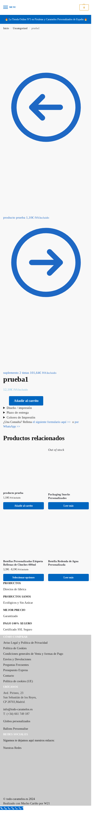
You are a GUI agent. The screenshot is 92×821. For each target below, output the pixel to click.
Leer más (66, 497)
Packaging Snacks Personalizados (57, 488)
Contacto (8, 669)
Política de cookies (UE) (18, 675)
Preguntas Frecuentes (16, 658)
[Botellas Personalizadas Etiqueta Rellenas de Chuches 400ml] (22, 527)
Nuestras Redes (12, 742)
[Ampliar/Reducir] (1, 808)
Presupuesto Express (15, 664)
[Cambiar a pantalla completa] (4, 808)
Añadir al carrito (26, 401)
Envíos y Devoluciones (17, 653)
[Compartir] (8, 808)
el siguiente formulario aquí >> (52, 415)
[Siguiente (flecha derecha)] (4, 813)
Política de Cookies (15, 642)
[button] (83, 7)
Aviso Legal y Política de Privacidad (25, 636)
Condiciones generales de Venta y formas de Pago (33, 647)
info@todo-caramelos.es (18, 703)
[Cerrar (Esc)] (11, 808)
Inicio (6, 28)
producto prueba (13, 484)
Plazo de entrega (18, 406)
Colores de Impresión (21, 411)
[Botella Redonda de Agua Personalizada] (66, 527)
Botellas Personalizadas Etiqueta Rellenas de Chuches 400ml (21, 555)
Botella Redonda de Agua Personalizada (62, 553)
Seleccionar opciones (23, 571)
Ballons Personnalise (15, 722)
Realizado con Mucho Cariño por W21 (26, 797)
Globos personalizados (16, 715)
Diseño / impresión (19, 401)
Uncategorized (20, 28)
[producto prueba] (22, 460)
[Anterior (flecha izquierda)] (1, 813)
